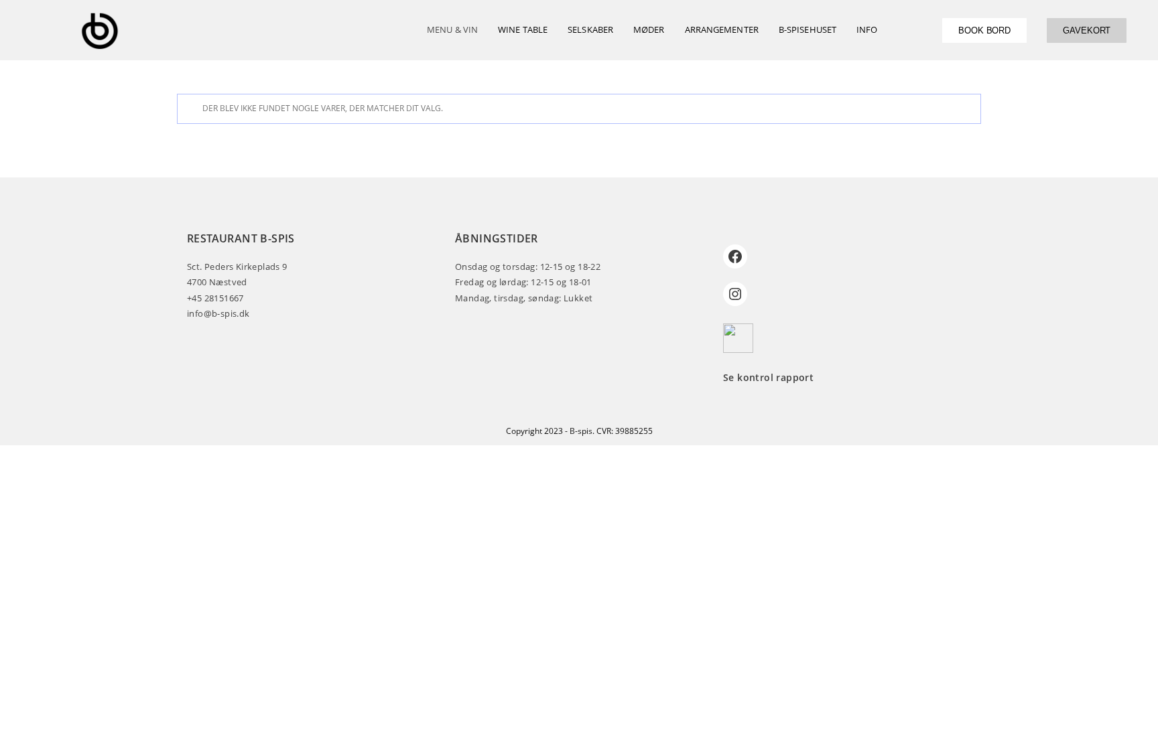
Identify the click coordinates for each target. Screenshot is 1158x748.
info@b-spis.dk (218, 313)
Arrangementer (722, 29)
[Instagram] (735, 294)
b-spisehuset (807, 29)
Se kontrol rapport (768, 377)
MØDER (649, 29)
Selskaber (590, 29)
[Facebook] (735, 256)
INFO (866, 29)
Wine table (523, 29)
